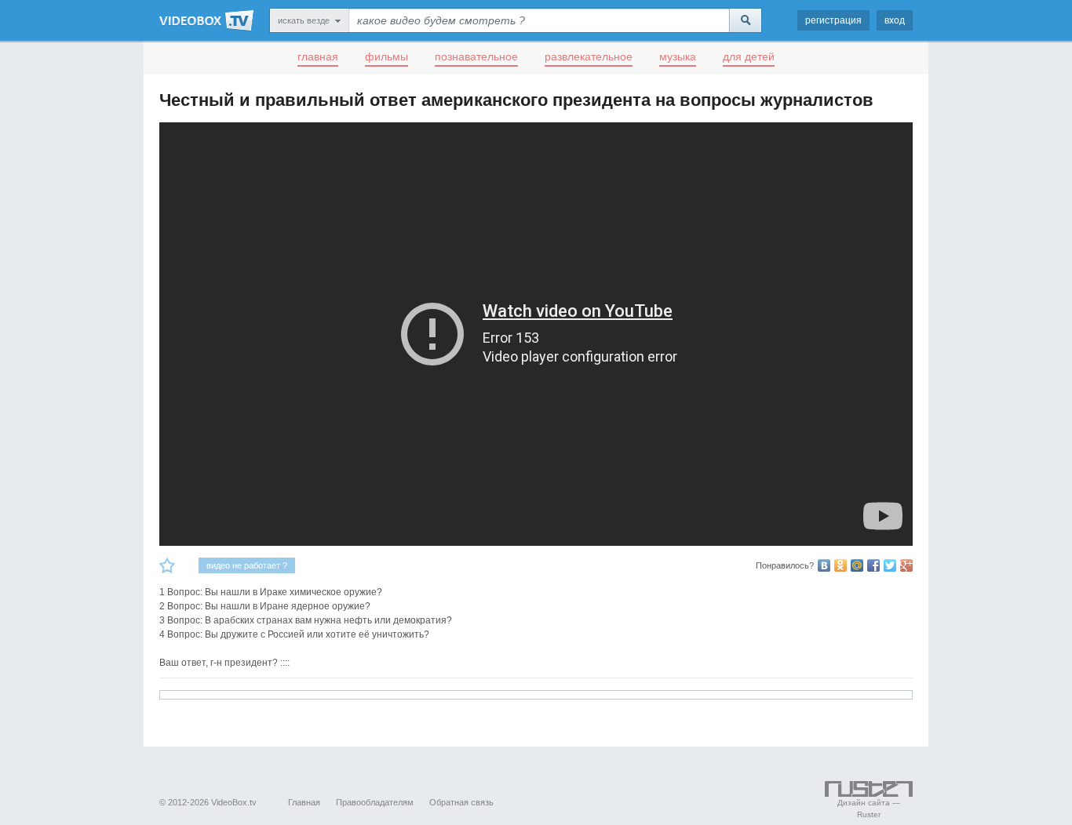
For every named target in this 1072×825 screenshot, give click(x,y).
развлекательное (589, 56)
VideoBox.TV (206, 20)
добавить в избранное (167, 565)
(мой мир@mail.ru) (857, 565)
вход (894, 20)
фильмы (386, 56)
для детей (749, 56)
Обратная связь (461, 802)
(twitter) (890, 565)
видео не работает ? (246, 565)
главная (317, 56)
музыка (677, 56)
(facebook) (873, 565)
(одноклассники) (840, 565)
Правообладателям (375, 802)
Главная (304, 802)
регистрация (833, 20)
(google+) (906, 565)
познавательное (476, 56)
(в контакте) (824, 565)
